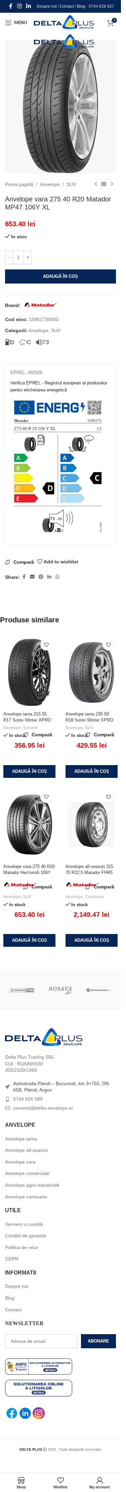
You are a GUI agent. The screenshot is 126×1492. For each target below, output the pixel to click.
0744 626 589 (28, 1099)
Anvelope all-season (26, 1150)
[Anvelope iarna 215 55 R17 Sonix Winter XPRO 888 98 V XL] (29, 672)
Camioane (94, 896)
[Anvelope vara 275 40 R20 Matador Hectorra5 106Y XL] (29, 825)
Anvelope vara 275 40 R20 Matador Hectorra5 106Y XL (29, 872)
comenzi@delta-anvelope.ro (43, 1108)
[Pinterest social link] (41, 576)
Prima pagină (19, 184)
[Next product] (112, 184)
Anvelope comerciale (27, 1173)
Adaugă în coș (60, 276)
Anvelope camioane (26, 1196)
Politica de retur (21, 1247)
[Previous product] (96, 184)
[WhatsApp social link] (57, 576)
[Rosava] (60, 990)
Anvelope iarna (21, 1138)
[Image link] (43, 1037)
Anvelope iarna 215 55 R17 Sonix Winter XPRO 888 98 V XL (27, 720)
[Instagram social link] (19, 6)
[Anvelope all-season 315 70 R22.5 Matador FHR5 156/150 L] (92, 825)
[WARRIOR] (22, 990)
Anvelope (50, 184)
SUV (71, 184)
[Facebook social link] (11, 6)
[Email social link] (32, 576)
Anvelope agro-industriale (32, 1185)
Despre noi (47, 6)
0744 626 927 (101, 6)
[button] (29, 771)
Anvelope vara (20, 1162)
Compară (23, 562)
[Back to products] (104, 184)
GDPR (11, 1258)
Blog (81, 6)
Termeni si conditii (24, 1224)
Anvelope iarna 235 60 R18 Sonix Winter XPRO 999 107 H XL (89, 720)
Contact (67, 6)
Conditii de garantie (25, 1235)
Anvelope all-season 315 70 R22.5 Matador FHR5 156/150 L (89, 872)
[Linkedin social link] (28, 6)
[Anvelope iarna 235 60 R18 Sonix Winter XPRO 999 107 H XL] (92, 672)
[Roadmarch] (99, 990)
